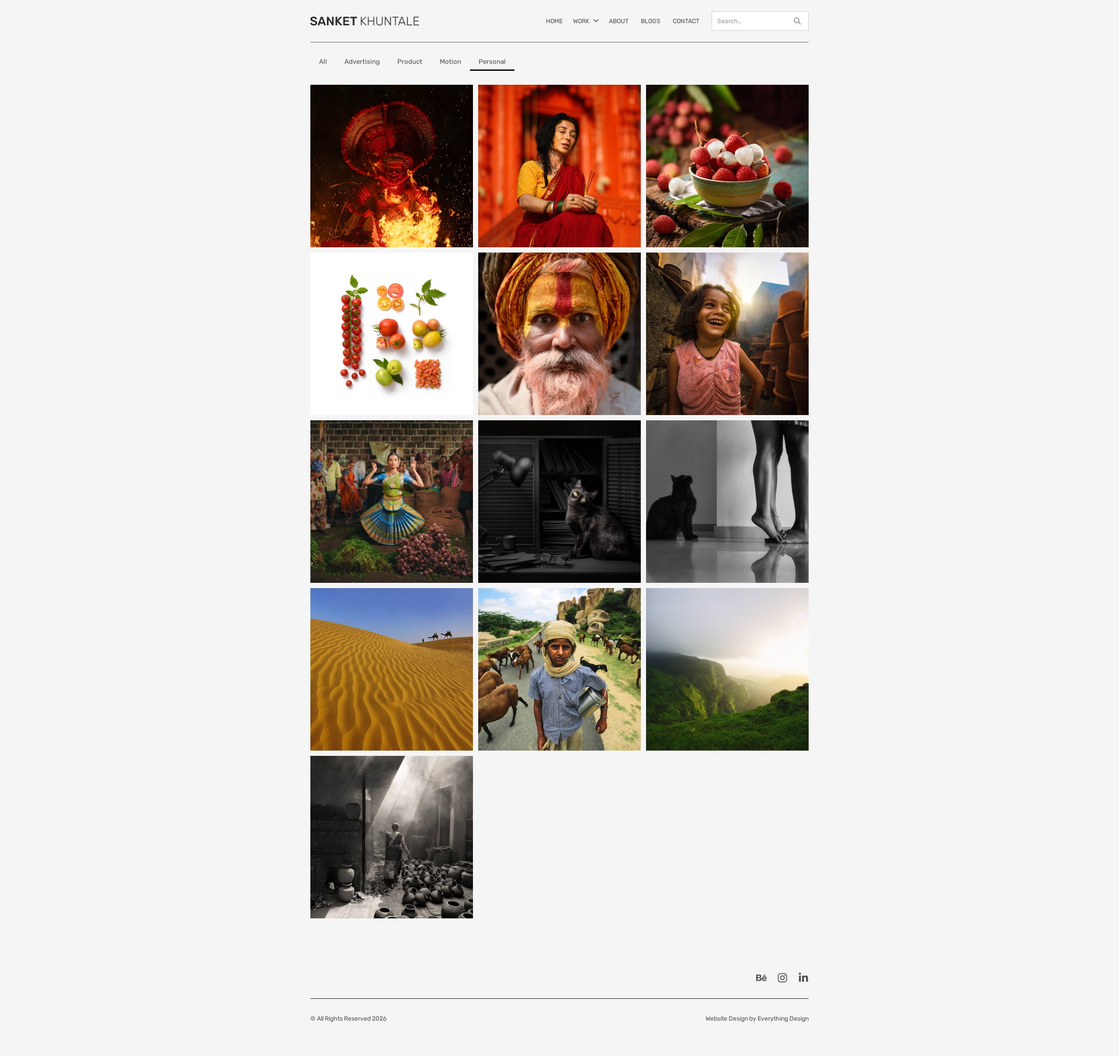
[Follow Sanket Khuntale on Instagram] (782, 978)
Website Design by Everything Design (757, 1018)
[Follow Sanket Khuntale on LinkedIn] (803, 978)
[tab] (323, 62)
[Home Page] (365, 21)
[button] (586, 21)
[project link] (391, 166)
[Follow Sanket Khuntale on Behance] (761, 978)
